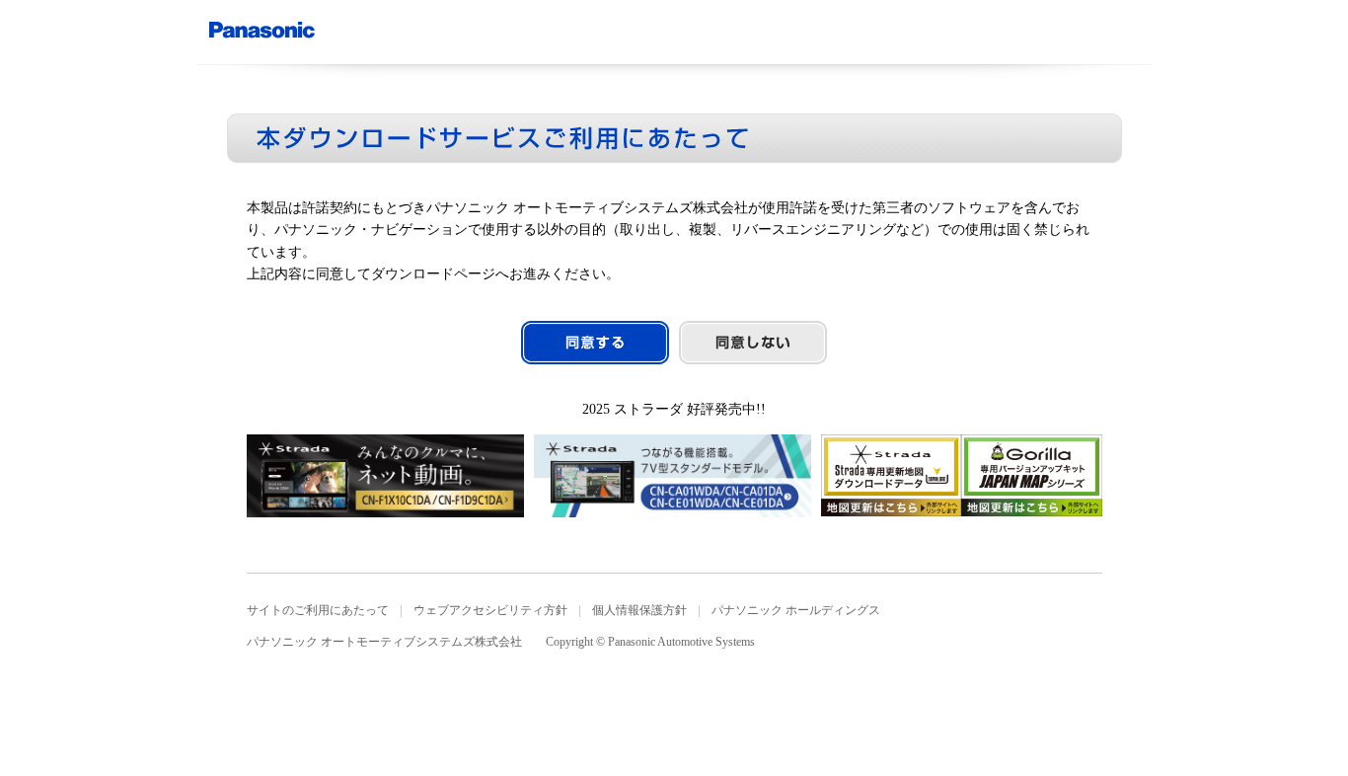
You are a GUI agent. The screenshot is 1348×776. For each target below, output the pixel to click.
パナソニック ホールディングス (795, 610)
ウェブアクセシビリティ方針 (490, 610)
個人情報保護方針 (639, 610)
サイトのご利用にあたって (318, 610)
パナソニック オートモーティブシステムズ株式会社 (384, 642)
